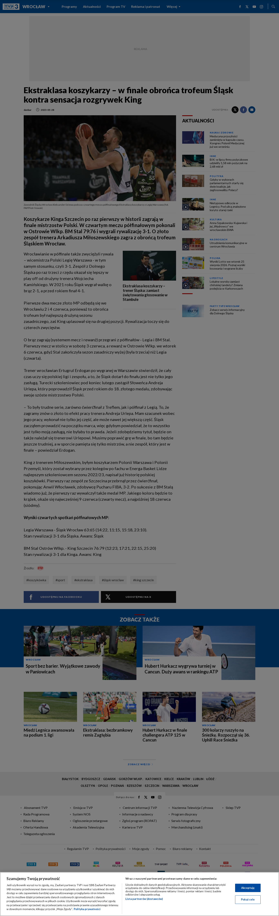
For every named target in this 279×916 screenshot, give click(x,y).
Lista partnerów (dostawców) (144, 898)
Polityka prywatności (87, 909)
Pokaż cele (248, 899)
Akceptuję (247, 887)
